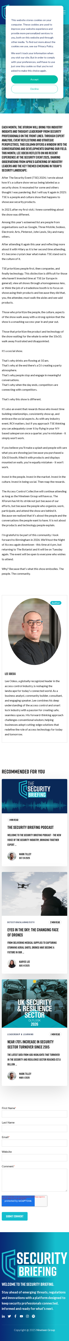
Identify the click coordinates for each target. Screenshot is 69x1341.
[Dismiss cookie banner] (56, 13)
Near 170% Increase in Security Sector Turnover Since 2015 (30, 1044)
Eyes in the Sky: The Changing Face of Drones (33, 932)
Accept (34, 79)
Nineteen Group (45, 1330)
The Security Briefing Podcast (30, 827)
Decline (34, 88)
